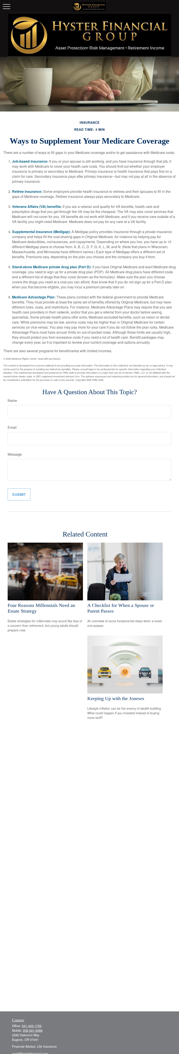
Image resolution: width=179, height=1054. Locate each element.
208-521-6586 (33, 1030)
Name (12, 400)
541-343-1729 (31, 1026)
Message (15, 454)
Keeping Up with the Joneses (115, 698)
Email (12, 427)
